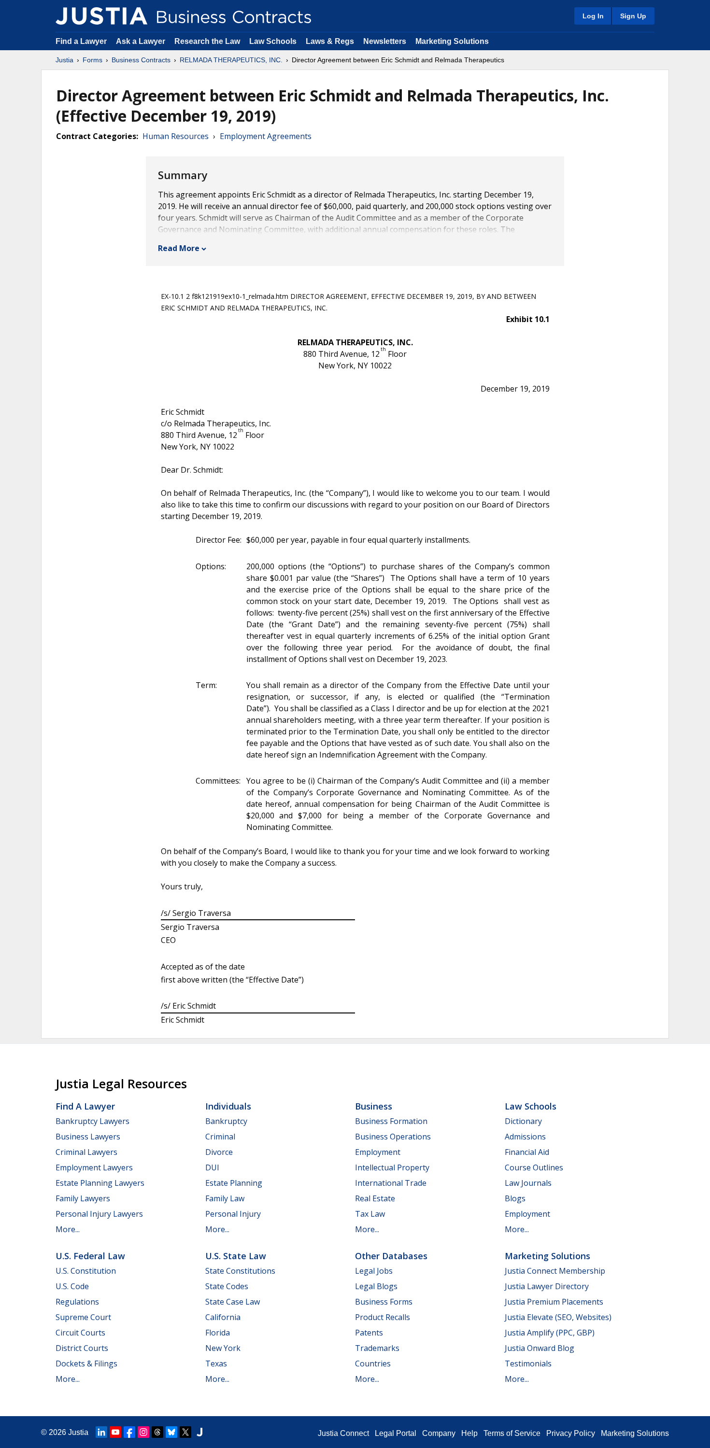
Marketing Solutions (452, 41)
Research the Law (207, 41)
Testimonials (528, 1363)
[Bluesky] (171, 1432)
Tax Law (370, 1214)
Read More (178, 248)
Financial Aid (527, 1152)
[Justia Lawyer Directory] (199, 1432)
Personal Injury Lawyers (99, 1214)
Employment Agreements (266, 136)
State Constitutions (240, 1270)
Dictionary (523, 1121)
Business (373, 1106)
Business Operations (393, 1136)
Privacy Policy (570, 1433)
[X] (185, 1432)
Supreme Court (83, 1317)
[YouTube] (115, 1432)
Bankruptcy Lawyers (92, 1121)
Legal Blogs (376, 1286)
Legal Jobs (374, 1270)
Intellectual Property (392, 1167)
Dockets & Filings (86, 1363)
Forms (92, 60)
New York (223, 1348)
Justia (64, 60)
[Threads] (157, 1432)
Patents (369, 1332)
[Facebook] (129, 1432)
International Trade (390, 1183)
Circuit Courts (80, 1332)
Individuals (228, 1106)
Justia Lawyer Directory (547, 1286)
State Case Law (232, 1301)
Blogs (515, 1198)
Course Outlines (534, 1167)
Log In (593, 16)
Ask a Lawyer (141, 41)
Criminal (220, 1136)
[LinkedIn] (101, 1432)
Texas (216, 1363)
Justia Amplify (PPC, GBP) (550, 1332)
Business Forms (383, 1301)
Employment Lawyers (94, 1167)
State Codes (226, 1286)
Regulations (77, 1301)
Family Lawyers (83, 1198)
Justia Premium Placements (554, 1301)
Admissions (525, 1136)
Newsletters (384, 41)
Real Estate (375, 1198)
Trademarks (377, 1348)
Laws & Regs (330, 41)
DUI (212, 1167)
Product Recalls (382, 1317)
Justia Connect (343, 1433)
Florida (217, 1332)
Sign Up (633, 16)
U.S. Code (72, 1286)
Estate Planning (233, 1183)
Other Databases (391, 1256)
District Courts (82, 1348)
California (223, 1317)
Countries (373, 1363)
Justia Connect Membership (555, 1270)
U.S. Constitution (86, 1270)
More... (68, 1229)
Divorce (219, 1152)
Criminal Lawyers (86, 1152)
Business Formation (391, 1121)
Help (469, 1433)
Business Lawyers (88, 1136)
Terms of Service (511, 1433)
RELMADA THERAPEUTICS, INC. (231, 60)
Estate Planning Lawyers (100, 1183)
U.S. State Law (235, 1256)
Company (438, 1433)
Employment (377, 1152)
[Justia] (101, 16)
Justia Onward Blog (539, 1348)
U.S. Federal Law (90, 1256)
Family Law (224, 1198)
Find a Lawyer (81, 41)
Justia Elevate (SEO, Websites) (558, 1317)
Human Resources (175, 136)
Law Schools (273, 41)
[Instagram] (143, 1432)
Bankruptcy (226, 1121)
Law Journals (528, 1183)
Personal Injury (233, 1214)
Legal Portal (395, 1433)
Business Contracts (141, 60)
